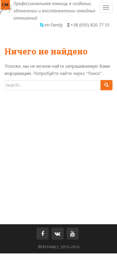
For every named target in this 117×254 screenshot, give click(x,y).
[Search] (106, 85)
